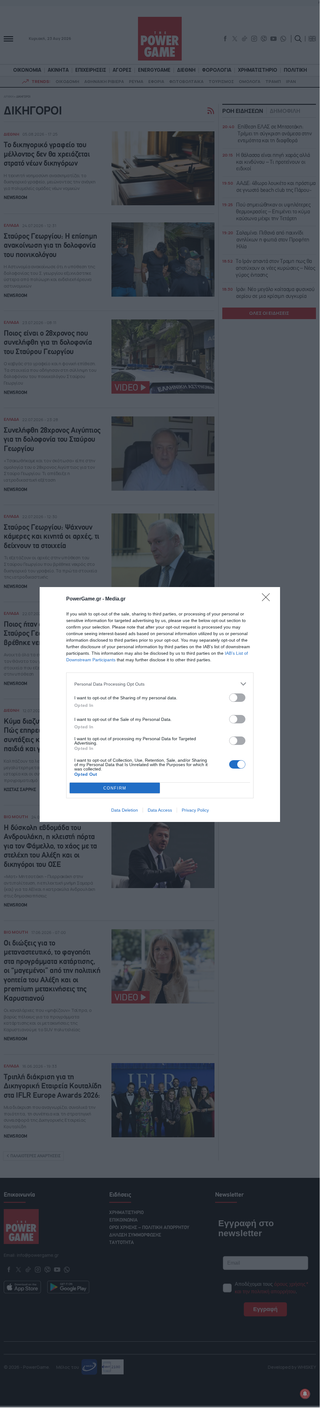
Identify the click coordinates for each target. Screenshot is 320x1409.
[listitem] (159, 684)
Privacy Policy (195, 810)
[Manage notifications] (305, 1394)
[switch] (237, 697)
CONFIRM (114, 788)
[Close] (268, 599)
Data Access (160, 810)
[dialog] (160, 704)
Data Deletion (124, 810)
